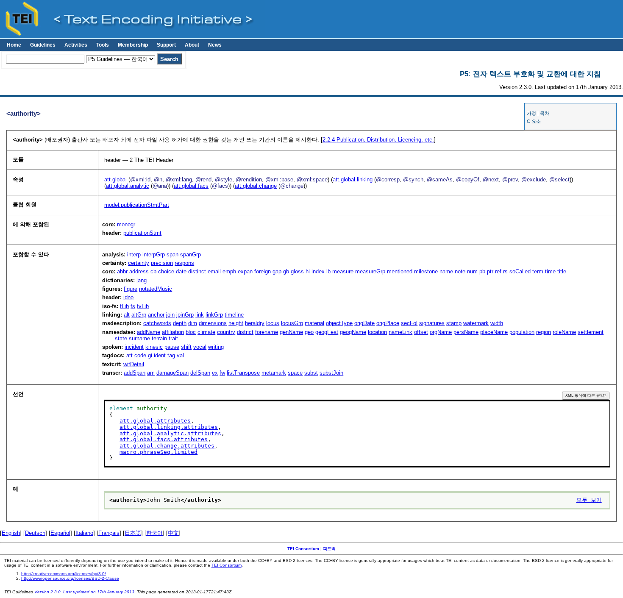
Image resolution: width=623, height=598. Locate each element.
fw (222, 373)
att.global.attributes (155, 420)
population (521, 332)
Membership (133, 44)
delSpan (200, 373)
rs (505, 271)
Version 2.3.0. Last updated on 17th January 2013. (85, 592)
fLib (124, 306)
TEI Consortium (303, 548)
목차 (544, 113)
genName (291, 332)
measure (342, 271)
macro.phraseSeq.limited (158, 452)
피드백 (329, 548)
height (235, 323)
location (377, 332)
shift (186, 347)
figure (130, 289)
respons (184, 263)
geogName (353, 332)
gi (150, 355)
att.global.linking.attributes (169, 427)
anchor (156, 315)
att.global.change (256, 186)
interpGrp (153, 254)
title (561, 271)
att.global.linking (353, 179)
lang (141, 280)
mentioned (399, 271)
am (151, 373)
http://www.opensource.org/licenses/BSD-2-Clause (70, 578)
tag (171, 355)
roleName (564, 332)
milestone (426, 271)
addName (148, 332)
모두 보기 (589, 500)
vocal (199, 347)
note (460, 271)
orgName (441, 332)
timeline (234, 315)
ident (160, 355)
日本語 (133, 533)
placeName (494, 332)
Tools (102, 44)
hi (308, 271)
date (181, 271)
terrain (159, 338)
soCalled (520, 271)
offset (421, 332)
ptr (490, 271)
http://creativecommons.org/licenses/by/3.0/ (63, 573)
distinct (197, 271)
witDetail (133, 364)
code (140, 355)
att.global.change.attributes (167, 445)
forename (266, 332)
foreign (262, 271)
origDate (364, 323)
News (215, 44)
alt (127, 315)
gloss (297, 271)
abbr (122, 271)
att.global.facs (191, 186)
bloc (191, 332)
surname (139, 338)
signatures (432, 323)
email (214, 271)
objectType (339, 323)
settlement (591, 332)
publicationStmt (142, 233)
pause (171, 347)
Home (14, 44)
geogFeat (326, 332)
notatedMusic (155, 289)
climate (206, 332)
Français (109, 533)
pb (482, 271)
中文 (173, 533)
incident (134, 347)
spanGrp (190, 254)
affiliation (173, 332)
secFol (409, 323)
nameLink (400, 332)
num (472, 271)
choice (166, 271)
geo (309, 332)
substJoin (331, 373)
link (199, 315)
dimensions (213, 323)
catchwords (157, 323)
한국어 (154, 533)
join (170, 315)
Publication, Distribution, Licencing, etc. (378, 139)
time (550, 271)
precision (162, 263)
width (496, 323)
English (11, 533)
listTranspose (243, 373)
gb (286, 271)
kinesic (154, 347)
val (180, 355)
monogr (126, 224)
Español (60, 533)
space (295, 373)
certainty (138, 263)
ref (498, 271)
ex (215, 373)
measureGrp (370, 271)
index (318, 271)
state (121, 338)
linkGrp (214, 315)
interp (134, 254)
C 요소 (534, 121)
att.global (115, 179)
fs (133, 306)
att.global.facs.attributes (164, 439)
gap (277, 271)
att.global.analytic (127, 186)
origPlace (387, 323)
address (139, 271)
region (543, 332)
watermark (476, 323)
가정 (531, 113)
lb (328, 271)
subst (311, 373)
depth (179, 323)
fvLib (143, 306)
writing (216, 347)
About (192, 44)
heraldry (254, 323)
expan (245, 271)
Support (166, 44)
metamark (273, 373)
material (314, 323)
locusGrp (292, 323)
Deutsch (35, 533)
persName (465, 332)
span (172, 254)
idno (128, 297)
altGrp (138, 315)
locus (272, 323)
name (446, 271)
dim (192, 323)
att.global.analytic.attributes (170, 433)
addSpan (134, 373)
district (245, 332)
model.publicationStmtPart (136, 205)
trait (173, 338)
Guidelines (43, 44)
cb (153, 271)
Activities (75, 44)
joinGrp (185, 315)
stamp (454, 323)
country (226, 332)
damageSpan (172, 373)
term (537, 271)
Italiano (84, 533)
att (129, 355)
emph (229, 271)
